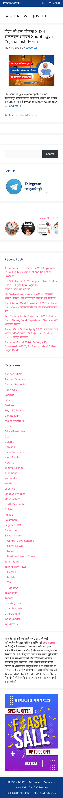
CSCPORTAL (12, 3)
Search (50, 153)
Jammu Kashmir (14, 467)
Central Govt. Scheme (20, 540)
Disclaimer (35, 782)
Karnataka (11, 478)
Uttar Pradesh (13, 608)
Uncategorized (14, 603)
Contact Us (50, 782)
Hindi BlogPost (14, 457)
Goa (7, 436)
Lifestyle (10, 488)
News (10, 551)
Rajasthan (11, 519)
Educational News (16, 431)
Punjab (9, 514)
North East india (14, 504)
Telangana (11, 592)
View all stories (49, 218)
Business (10, 405)
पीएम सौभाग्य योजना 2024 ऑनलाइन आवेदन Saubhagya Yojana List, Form (29, 36)
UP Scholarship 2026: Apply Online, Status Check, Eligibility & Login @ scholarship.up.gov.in (31, 285)
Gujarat (9, 441)
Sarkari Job (12, 530)
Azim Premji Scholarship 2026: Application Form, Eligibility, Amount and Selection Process (30, 272)
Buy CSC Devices (38, 787)
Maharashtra (12, 499)
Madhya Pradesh (15, 493)
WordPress (11, 624)
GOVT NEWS (15, 545)
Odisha (9, 509)
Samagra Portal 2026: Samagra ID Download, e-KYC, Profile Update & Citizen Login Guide (31, 346)
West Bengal (12, 618)
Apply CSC (11, 389)
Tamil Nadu (12, 561)
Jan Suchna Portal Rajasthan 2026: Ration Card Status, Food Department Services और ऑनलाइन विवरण (31, 320)
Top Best (12, 587)
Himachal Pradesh (16, 452)
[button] (43, 3)
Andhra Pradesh (15, 384)
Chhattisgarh (12, 415)
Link (18, 654)
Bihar (8, 400)
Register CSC (13, 525)
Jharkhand (11, 473)
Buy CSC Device (14, 410)
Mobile (11, 577)
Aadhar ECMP (13, 374)
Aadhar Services (15, 379)
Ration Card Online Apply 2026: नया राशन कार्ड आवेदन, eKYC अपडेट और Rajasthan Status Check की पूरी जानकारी (31, 333)
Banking (9, 394)
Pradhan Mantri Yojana (23, 115)
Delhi (8, 426)
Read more (14, 105)
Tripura (9, 598)
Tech (10, 582)
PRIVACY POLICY (16, 782)
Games (11, 572)
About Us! (20, 787)
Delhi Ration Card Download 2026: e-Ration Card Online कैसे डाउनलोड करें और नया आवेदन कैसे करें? (31, 307)
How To (9, 462)
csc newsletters (14, 420)
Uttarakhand (12, 613)
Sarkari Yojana (13, 535)
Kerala (8, 483)
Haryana (10, 446)
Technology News (15, 566)
